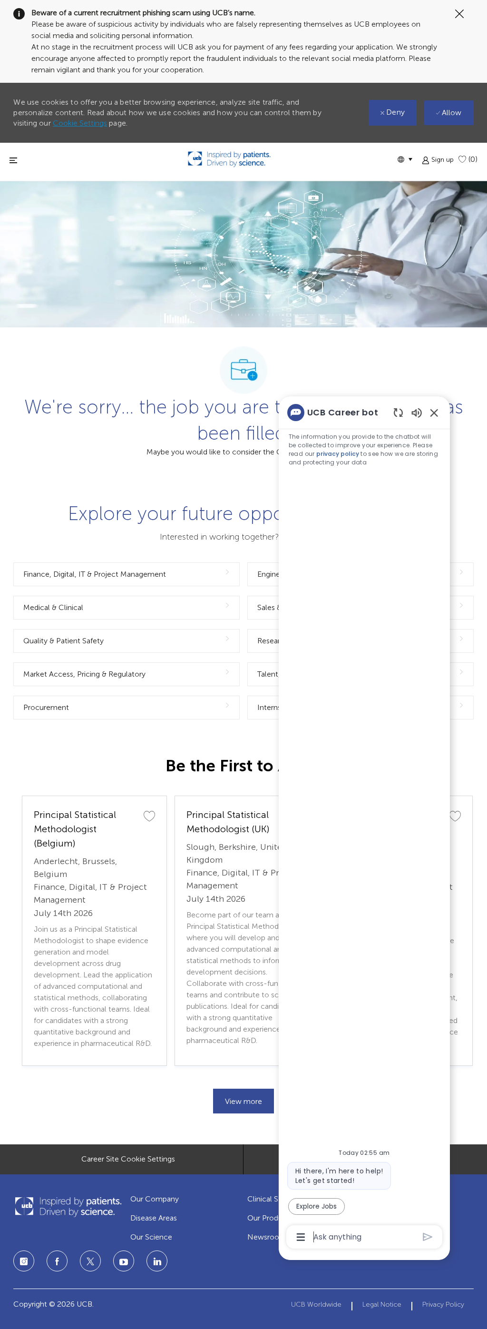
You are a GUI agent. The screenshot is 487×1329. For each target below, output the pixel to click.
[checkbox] (149, 815)
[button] (405, 159)
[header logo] (229, 159)
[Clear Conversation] (398, 412)
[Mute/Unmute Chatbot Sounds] (416, 412)
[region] (364, 824)
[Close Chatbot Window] (434, 412)
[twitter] (90, 1260)
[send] (428, 1237)
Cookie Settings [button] (80, 123)
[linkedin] (123, 1260)
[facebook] (57, 1260)
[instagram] (23, 1260)
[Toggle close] (13, 160)
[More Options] (301, 1237)
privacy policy (337, 454)
